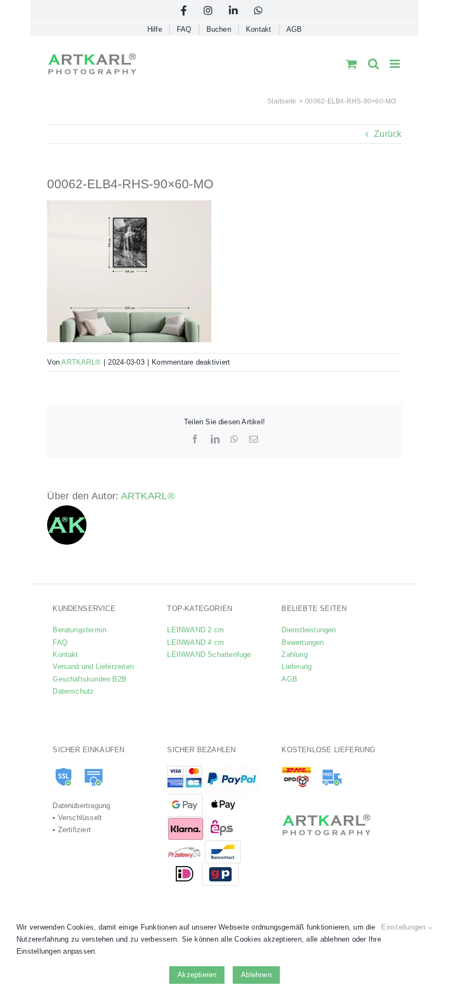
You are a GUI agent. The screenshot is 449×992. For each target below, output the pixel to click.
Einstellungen (404, 927)
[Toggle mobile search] (373, 64)
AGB (289, 679)
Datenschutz (73, 691)
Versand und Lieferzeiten (93, 666)
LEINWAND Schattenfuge (209, 654)
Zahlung (294, 654)
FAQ (60, 642)
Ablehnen (256, 975)
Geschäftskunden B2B (89, 679)
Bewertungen (302, 642)
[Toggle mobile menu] (395, 64)
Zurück (387, 134)
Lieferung (296, 666)
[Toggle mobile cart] (351, 64)
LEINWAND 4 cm (195, 642)
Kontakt (65, 654)
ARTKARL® (81, 362)
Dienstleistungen (308, 630)
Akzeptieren (196, 975)
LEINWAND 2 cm (195, 630)
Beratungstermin (79, 630)
